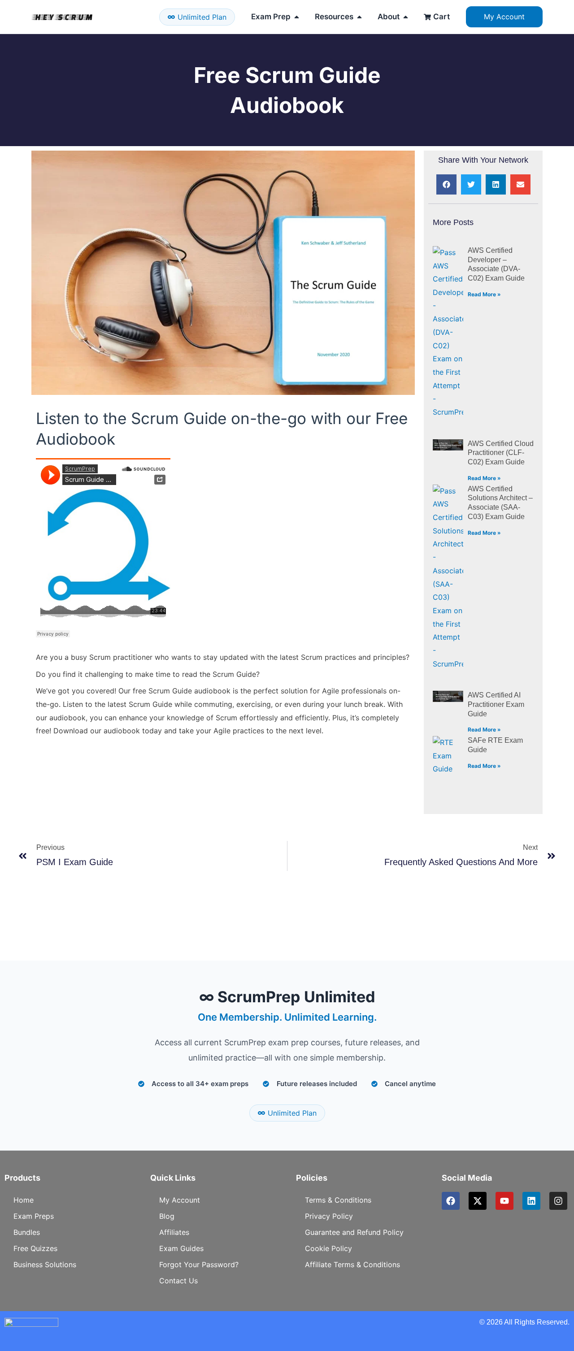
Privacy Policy (329, 1216)
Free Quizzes (35, 1248)
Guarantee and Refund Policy (354, 1232)
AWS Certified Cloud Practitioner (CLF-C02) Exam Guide (501, 453)
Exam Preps (33, 1216)
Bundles (26, 1232)
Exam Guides (181, 1248)
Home (23, 1199)
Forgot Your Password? (199, 1264)
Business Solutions (44, 1264)
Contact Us (178, 1280)
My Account (179, 1199)
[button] (446, 184)
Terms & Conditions (338, 1199)
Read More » (484, 294)
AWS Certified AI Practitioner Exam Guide (496, 704)
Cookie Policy (328, 1248)
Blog (166, 1216)
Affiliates (174, 1232)
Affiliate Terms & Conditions (352, 1264)
